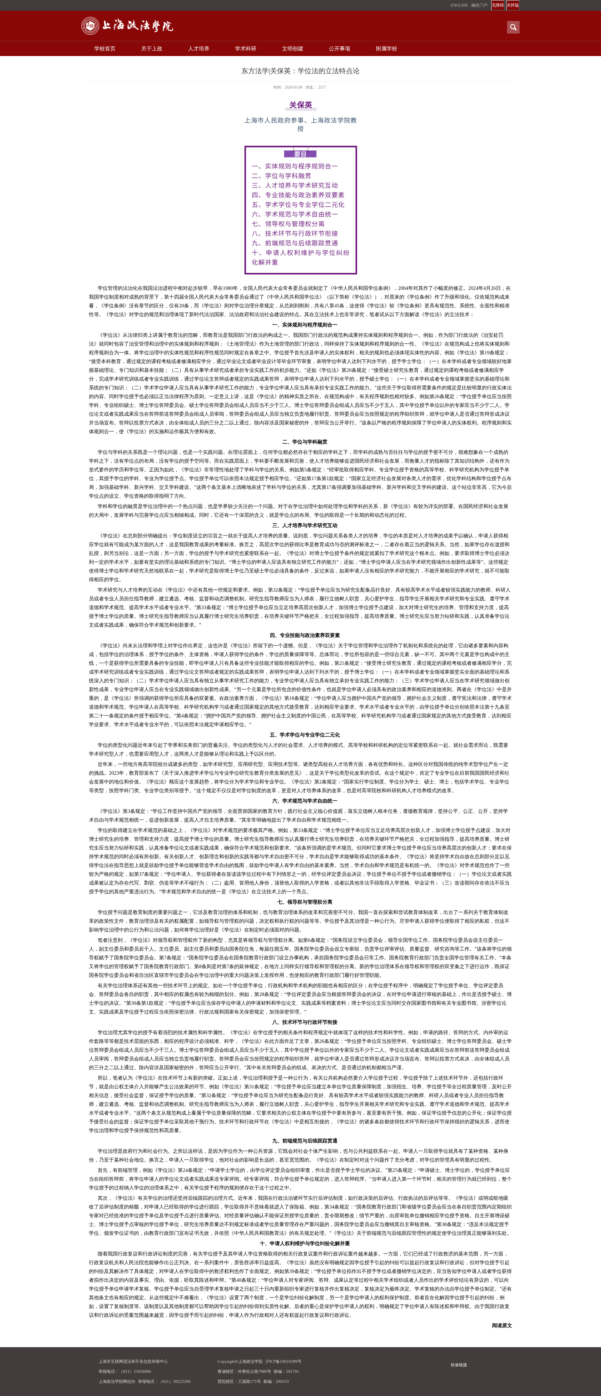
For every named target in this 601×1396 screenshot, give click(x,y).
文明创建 (292, 49)
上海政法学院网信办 (117, 1381)
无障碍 (498, 5)
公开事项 (339, 49)
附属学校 (386, 49)
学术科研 (245, 49)
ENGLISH (459, 5)
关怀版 (513, 5)
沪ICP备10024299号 (283, 1361)
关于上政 (151, 49)
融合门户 (479, 5)
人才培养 (198, 49)
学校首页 (105, 49)
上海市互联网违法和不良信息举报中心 (133, 1361)
